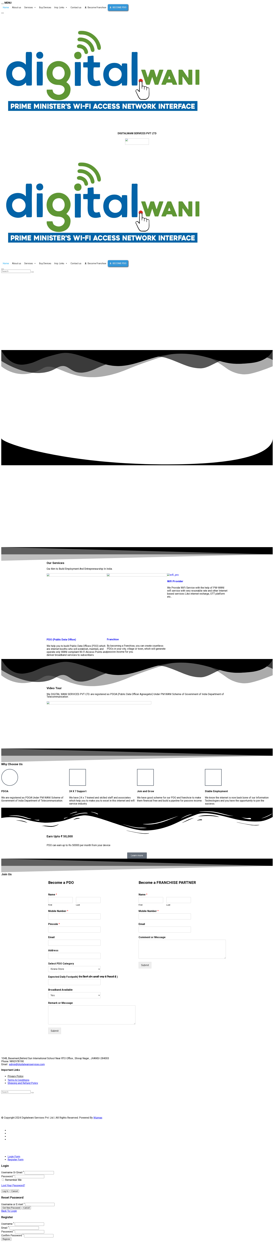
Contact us (76, 7)
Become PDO (119, 7)
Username (7, 1223)
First (50, 905)
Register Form (15, 1159)
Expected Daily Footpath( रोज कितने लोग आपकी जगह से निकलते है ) (83, 976)
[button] (137, 725)
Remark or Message (60, 1002)
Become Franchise (97, 7)
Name (52, 894)
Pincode (54, 924)
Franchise (113, 639)
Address (53, 950)
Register (6, 1239)
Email (51, 937)
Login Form (14, 1156)
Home (6, 7)
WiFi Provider (175, 581)
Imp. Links (59, 7)
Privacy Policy (15, 1076)
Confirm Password (11, 1235)
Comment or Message (152, 937)
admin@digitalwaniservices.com (27, 1064)
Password (7, 1176)
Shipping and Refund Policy (23, 1083)
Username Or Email (11, 1172)
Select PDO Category (61, 963)
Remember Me (13, 1179)
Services (28, 7)
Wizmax (97, 1117)
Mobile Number (58, 911)
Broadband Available (60, 989)
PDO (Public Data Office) (61, 639)
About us (16, 7)
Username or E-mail (12, 1204)
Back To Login (9, 1210)
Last (78, 905)
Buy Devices (45, 7)
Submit (55, 1030)
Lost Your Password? (13, 1185)
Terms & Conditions (18, 1080)
